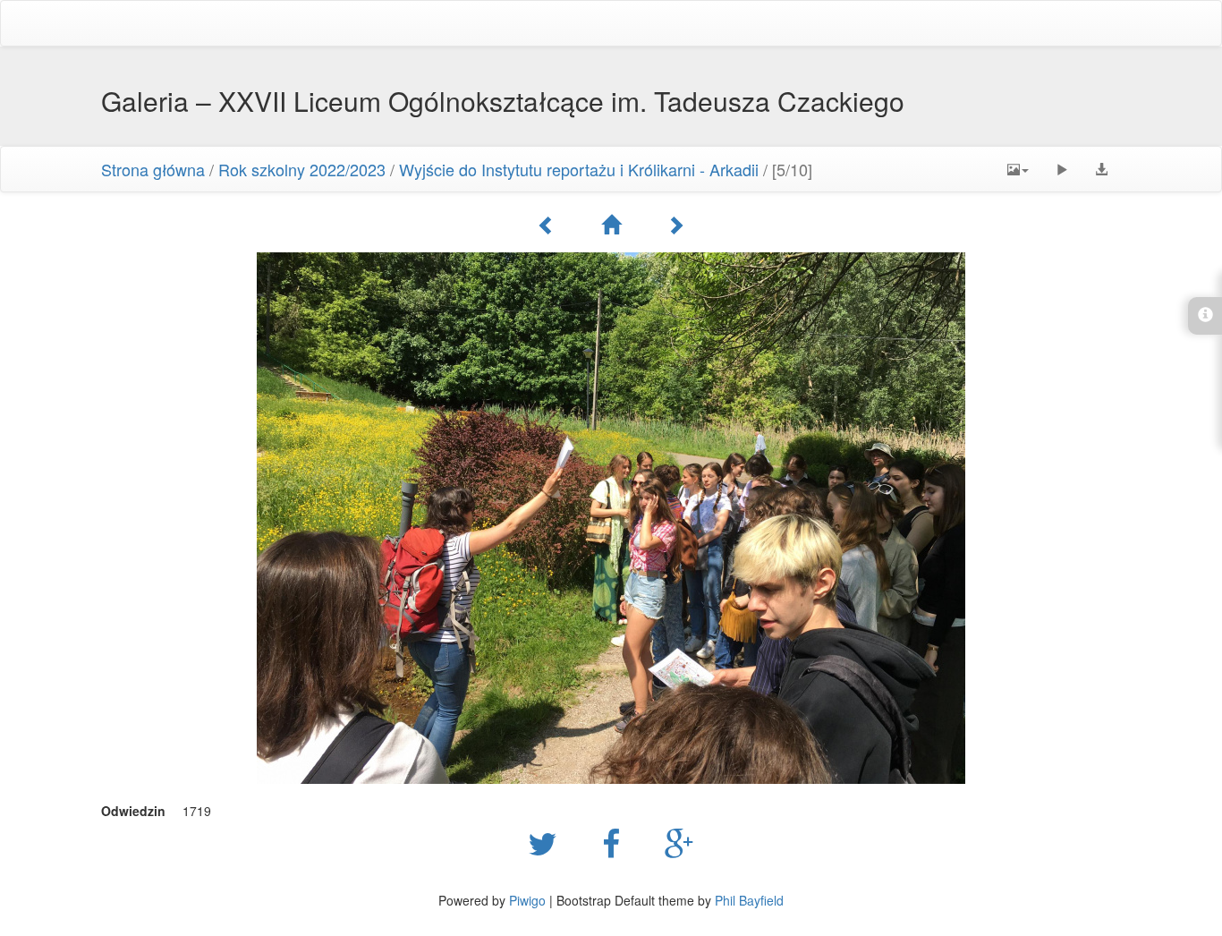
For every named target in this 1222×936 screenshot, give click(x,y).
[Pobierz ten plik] (1101, 169)
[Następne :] (675, 224)
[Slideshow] (1062, 169)
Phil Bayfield (749, 900)
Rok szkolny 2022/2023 (302, 169)
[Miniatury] (611, 224)
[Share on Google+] (679, 842)
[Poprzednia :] (546, 224)
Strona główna (153, 169)
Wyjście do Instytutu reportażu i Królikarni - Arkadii (579, 169)
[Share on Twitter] (547, 842)
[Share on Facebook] (615, 842)
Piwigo (527, 900)
